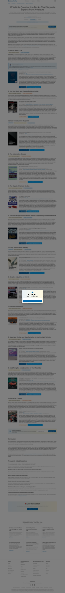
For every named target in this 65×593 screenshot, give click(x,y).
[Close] (42, 290)
